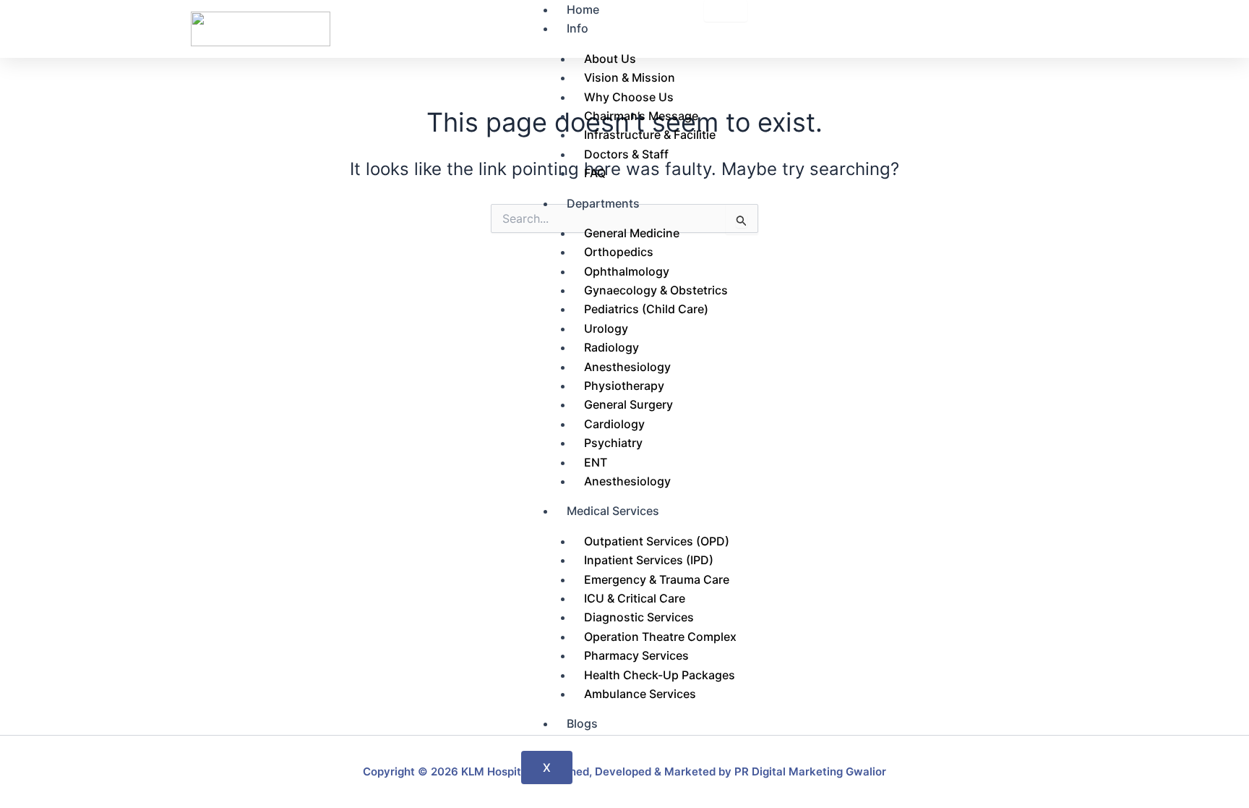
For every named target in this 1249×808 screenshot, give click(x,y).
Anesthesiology (627, 367)
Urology (606, 328)
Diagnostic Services (639, 617)
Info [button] (577, 28)
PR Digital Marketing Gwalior (810, 771)
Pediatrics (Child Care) (646, 309)
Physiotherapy (624, 385)
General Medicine (631, 233)
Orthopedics (618, 251)
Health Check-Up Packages (659, 675)
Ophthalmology (626, 271)
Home (583, 9)
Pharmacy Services (636, 655)
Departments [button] (603, 203)
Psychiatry (613, 442)
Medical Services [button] (613, 510)
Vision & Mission (629, 77)
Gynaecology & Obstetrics (656, 290)
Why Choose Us (629, 97)
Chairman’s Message (641, 116)
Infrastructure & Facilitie (650, 134)
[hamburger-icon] (725, 11)
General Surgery (628, 404)
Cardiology (614, 424)
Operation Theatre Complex (660, 636)
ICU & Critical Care (634, 598)
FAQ (595, 173)
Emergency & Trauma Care (656, 579)
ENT (595, 462)
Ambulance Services (640, 693)
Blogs (582, 723)
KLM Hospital (496, 771)
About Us (610, 58)
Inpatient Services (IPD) (648, 560)
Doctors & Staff (626, 154)
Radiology (611, 347)
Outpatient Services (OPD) (656, 541)
